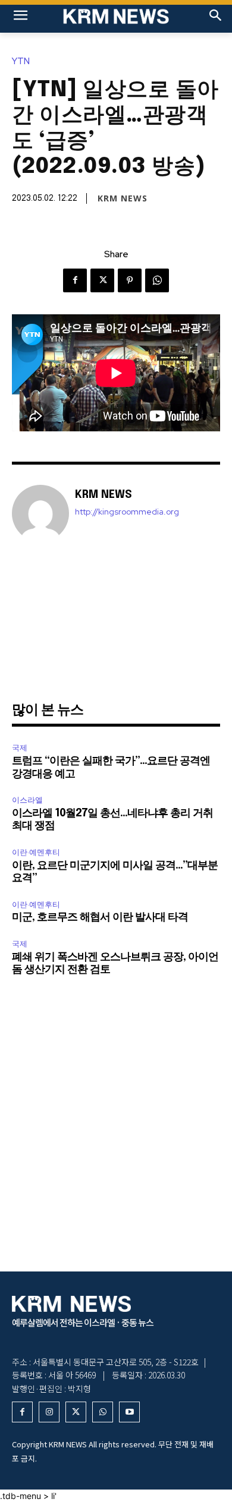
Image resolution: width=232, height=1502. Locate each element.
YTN (21, 61)
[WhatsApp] (157, 280)
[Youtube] (129, 1412)
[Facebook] (75, 280)
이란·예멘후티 (36, 852)
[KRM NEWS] (116, 16)
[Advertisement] (116, 620)
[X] (102, 280)
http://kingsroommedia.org (127, 512)
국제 (19, 748)
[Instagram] (49, 1412)
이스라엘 (27, 800)
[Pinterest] (130, 280)
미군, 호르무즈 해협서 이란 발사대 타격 (100, 917)
